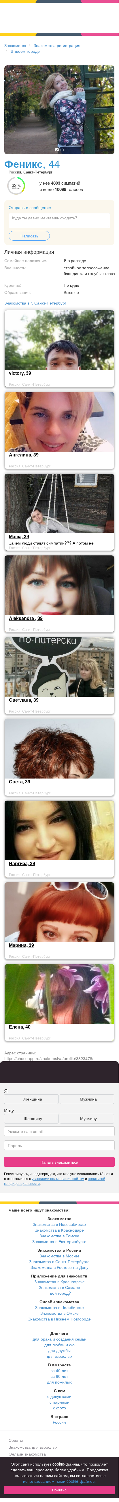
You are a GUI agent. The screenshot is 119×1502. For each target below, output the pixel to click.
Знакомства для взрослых (33, 1447)
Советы (16, 1440)
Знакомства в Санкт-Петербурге (59, 1261)
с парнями (59, 1402)
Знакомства (15, 45)
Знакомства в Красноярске (59, 1281)
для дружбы (59, 1350)
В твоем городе (25, 51)
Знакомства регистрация (57, 45)
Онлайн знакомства (27, 1454)
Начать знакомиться (59, 1162)
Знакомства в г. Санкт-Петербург (35, 303)
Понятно (59, 1489)
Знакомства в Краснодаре (59, 1230)
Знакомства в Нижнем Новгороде (59, 1319)
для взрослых (59, 1356)
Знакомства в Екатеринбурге (59, 1241)
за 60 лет (59, 1376)
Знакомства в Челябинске (59, 1307)
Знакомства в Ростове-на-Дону (59, 1267)
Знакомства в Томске (59, 1235)
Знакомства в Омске (59, 1313)
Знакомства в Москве (59, 1256)
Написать (29, 236)
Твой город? (59, 1293)
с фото (59, 1408)
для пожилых (59, 1382)
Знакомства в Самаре (59, 1287)
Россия (59, 1422)
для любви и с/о (59, 1344)
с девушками (59, 1396)
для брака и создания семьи (59, 1339)
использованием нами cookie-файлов (59, 1481)
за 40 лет (59, 1370)
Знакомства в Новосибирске (59, 1224)
